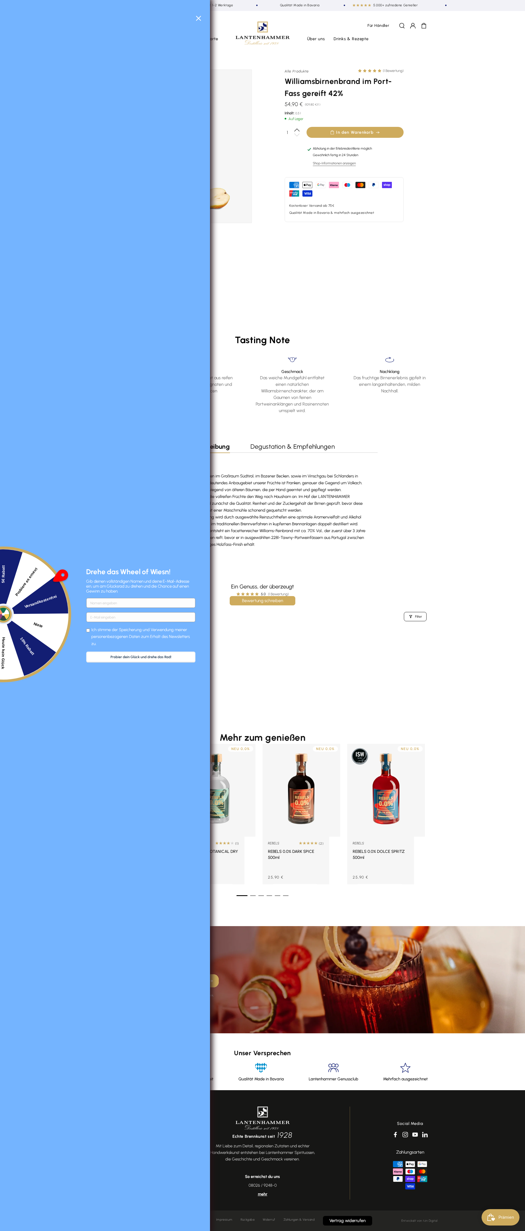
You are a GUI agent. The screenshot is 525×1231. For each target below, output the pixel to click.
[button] (316, 39)
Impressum (224, 1219)
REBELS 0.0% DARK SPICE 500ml (291, 854)
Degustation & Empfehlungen (292, 446)
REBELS (273, 843)
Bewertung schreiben (262, 600)
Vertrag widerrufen (347, 1220)
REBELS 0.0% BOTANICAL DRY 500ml (210, 854)
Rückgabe (248, 1219)
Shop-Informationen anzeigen (334, 163)
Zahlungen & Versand (299, 1219)
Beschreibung (210, 446)
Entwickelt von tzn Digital (419, 1221)
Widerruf (269, 1219)
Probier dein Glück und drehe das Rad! (140, 657)
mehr (262, 1194)
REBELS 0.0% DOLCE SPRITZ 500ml (379, 854)
